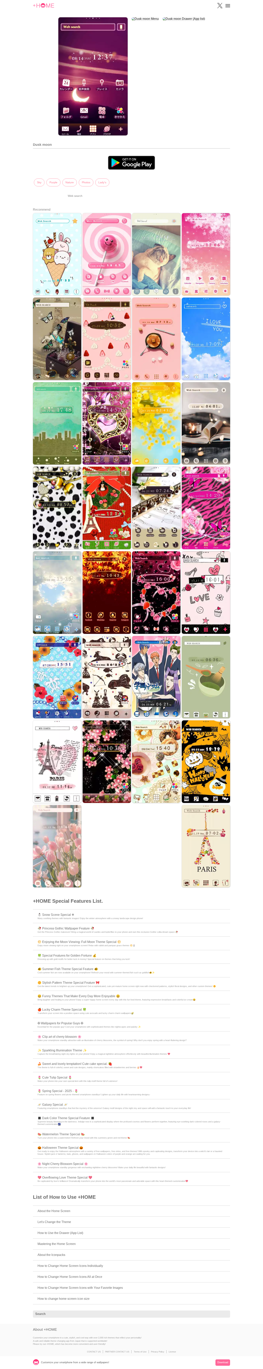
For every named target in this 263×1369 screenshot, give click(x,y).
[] (225, 1314)
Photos (86, 182)
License (172, 1352)
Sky (39, 182)
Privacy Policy (157, 1352)
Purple (53, 182)
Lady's (102, 182)
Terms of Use (140, 1352)
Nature (69, 182)
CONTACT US (94, 1352)
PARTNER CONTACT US (117, 1352)
